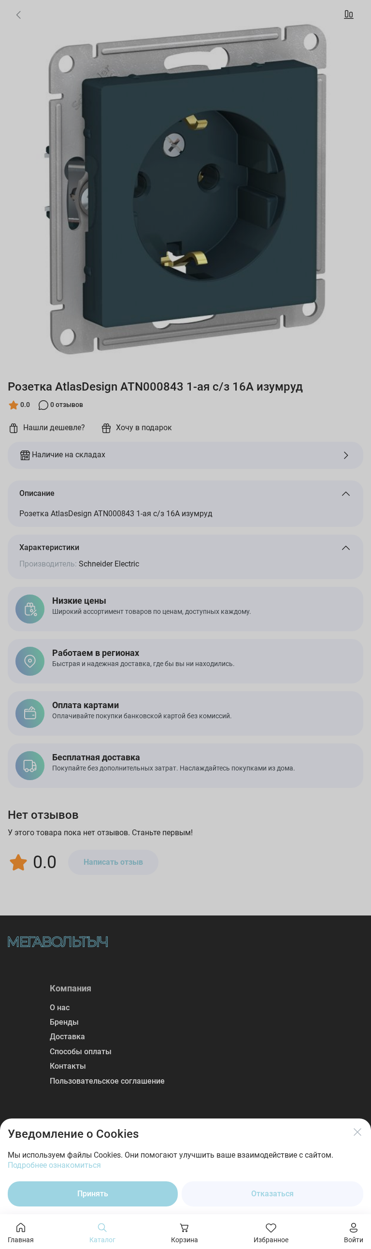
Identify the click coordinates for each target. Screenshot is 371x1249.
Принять (92, 1193)
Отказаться (272, 1193)
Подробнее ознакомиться (54, 1165)
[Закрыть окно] (357, 1132)
